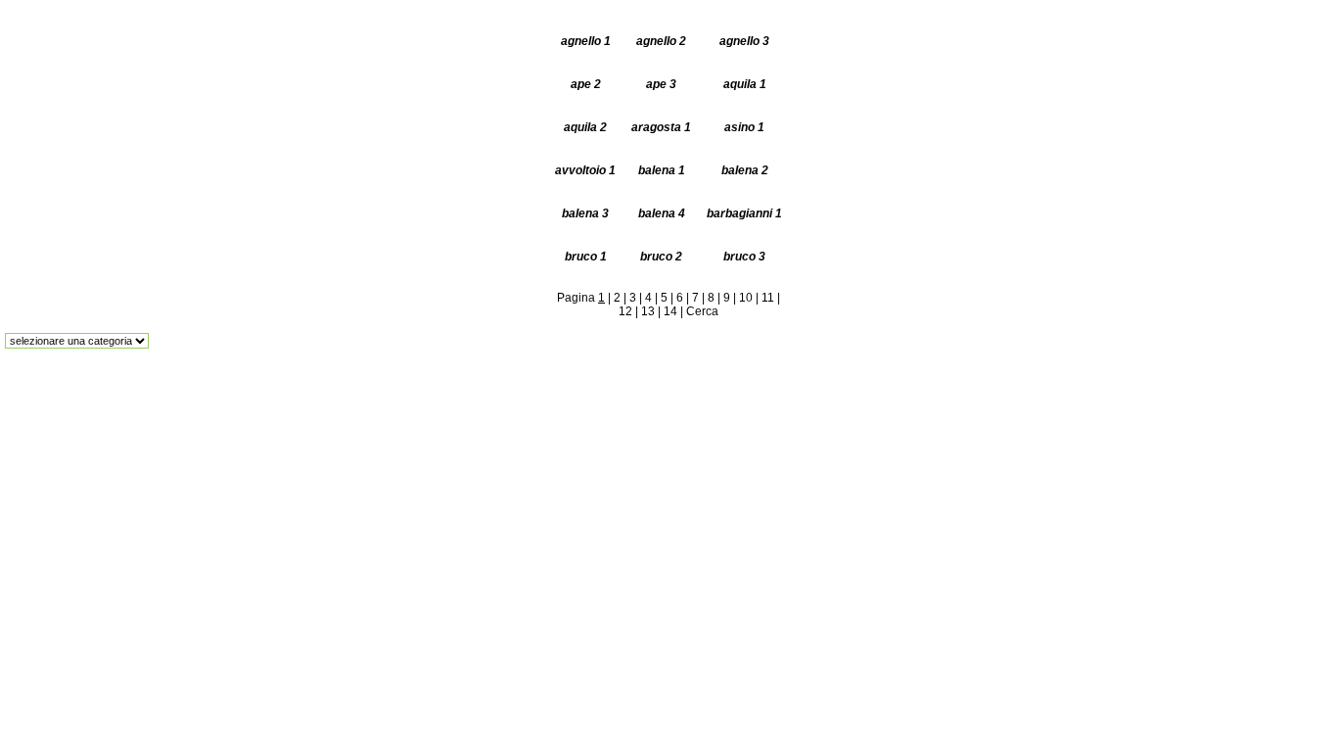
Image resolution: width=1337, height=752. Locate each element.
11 (767, 298)
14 (670, 311)
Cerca (702, 311)
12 (625, 311)
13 (648, 311)
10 (746, 298)
